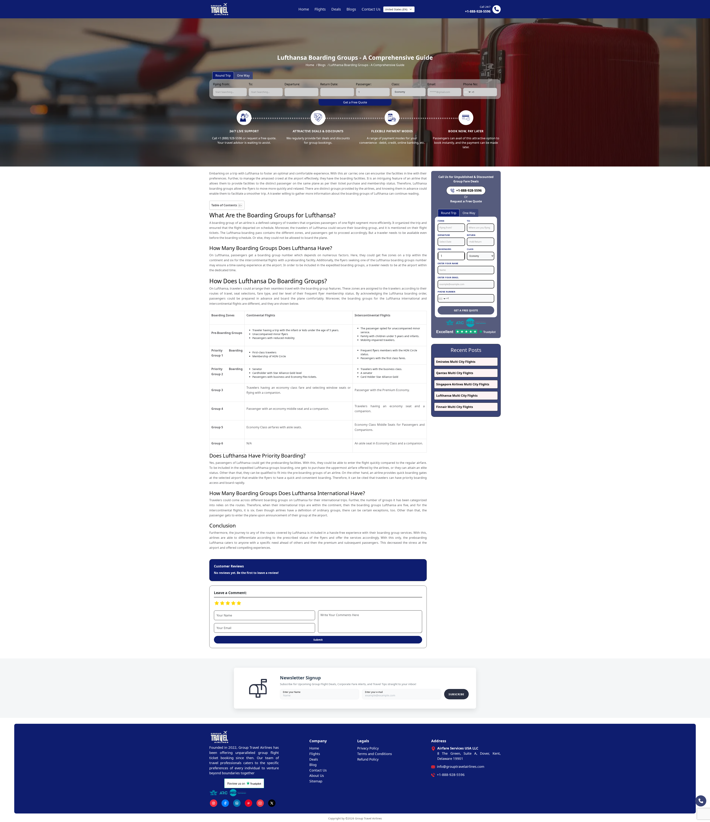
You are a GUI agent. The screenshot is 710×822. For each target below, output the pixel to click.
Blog (313, 764)
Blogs (322, 65)
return (471, 235)
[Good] (222, 603)
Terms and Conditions (374, 753)
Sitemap (315, 781)
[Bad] (216, 603)
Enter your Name (291, 692)
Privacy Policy (368, 748)
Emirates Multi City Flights (455, 362)
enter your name (448, 263)
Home (310, 65)
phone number (446, 291)
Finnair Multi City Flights (454, 407)
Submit (318, 639)
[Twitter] (271, 803)
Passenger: (363, 84)
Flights (314, 753)
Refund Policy (367, 759)
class (470, 249)
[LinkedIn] (237, 803)
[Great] (233, 603)
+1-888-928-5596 (451, 774)
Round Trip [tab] (223, 75)
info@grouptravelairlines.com (460, 766)
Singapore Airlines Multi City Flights (462, 384)
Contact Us (318, 770)
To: (251, 84)
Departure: (292, 84)
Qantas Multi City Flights (454, 373)
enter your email (448, 277)
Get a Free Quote (355, 102)
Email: (431, 84)
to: (469, 220)
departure (444, 235)
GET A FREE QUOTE (466, 310)
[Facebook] (225, 803)
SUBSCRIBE (456, 694)
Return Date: (329, 84)
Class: (396, 84)
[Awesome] (239, 603)
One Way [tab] (243, 75)
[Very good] (228, 603)
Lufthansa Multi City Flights (457, 396)
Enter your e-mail (374, 692)
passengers (444, 249)
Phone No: (470, 84)
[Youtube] (260, 803)
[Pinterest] (248, 803)
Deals (313, 759)
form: (441, 220)
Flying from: (221, 84)
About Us (316, 775)
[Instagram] (213, 803)
